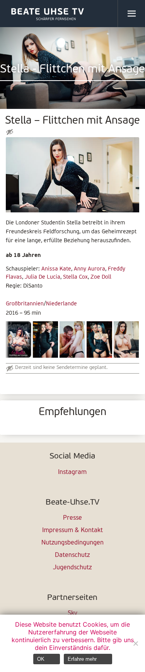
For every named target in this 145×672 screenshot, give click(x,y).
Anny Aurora (89, 269)
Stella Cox (75, 277)
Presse (72, 518)
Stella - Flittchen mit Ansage (72, 69)
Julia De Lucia (42, 277)
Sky (72, 613)
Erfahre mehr (82, 659)
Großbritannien (25, 304)
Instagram (72, 472)
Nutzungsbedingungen (72, 543)
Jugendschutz (72, 568)
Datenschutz (72, 555)
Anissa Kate (56, 269)
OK (40, 659)
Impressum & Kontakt (72, 530)
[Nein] (135, 643)
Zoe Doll (100, 277)
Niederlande (61, 304)
